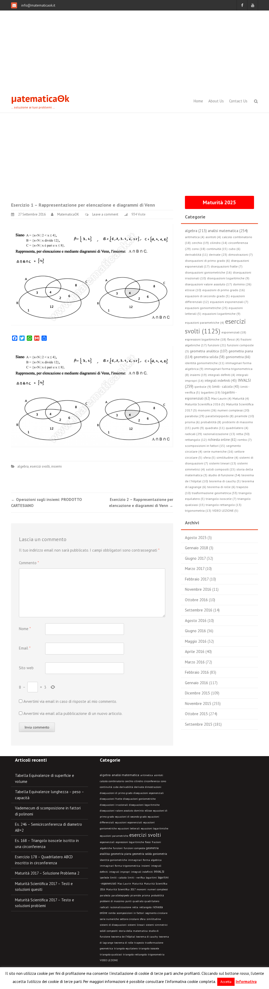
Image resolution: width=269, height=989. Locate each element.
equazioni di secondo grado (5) (207, 296)
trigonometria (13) (198, 510)
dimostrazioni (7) (240, 255)
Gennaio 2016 (196, 682)
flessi (148, 842)
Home (198, 100)
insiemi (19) (198, 375)
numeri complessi (157, 889)
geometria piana (121, 854)
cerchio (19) (200, 243)
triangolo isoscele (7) (221, 499)
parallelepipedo (120, 895)
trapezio (139, 942)
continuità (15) (216, 249)
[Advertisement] (134, 50)
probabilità (157, 895)
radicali (104, 907)
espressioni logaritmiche (130, 842)
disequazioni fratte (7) (226, 266)
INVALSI (159, 871)
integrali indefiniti (142, 871)
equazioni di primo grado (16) (223, 290)
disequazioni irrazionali (114, 805)
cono (163, 781)
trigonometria (156, 954)
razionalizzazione (120, 907)
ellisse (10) (193, 290)
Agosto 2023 (195, 537)
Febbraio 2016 (197, 672)
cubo (115, 787)
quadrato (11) (215, 428)
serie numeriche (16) (218, 451)
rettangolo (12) (196, 440)
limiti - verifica (136, 877)
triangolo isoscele (149, 948)
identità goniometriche (113, 860)
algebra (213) (196, 230)
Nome (25, 628)
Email (24, 648)
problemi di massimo (112, 901)
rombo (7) (244, 440)
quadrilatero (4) (237, 428)
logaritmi (151, 877)
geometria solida (142, 854)
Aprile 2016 (194, 651)
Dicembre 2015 (197, 692)
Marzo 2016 (195, 662)
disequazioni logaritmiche (144, 805)
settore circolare (129, 919)
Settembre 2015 (198, 724)
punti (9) (198, 428)
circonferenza (152, 781)
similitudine (154, 919)
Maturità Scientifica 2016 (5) (205, 404)
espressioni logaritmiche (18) (205, 339)
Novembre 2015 (198, 703)
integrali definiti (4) (221, 375)
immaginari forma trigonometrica (120, 865)
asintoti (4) (213, 237)
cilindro (138, 781)
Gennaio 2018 (196, 547)
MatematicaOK (68, 214)
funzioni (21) (217, 345)
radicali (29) (193, 434)
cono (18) (198, 249)
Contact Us (238, 100)
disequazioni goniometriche (139, 798)
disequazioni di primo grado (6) (207, 261)
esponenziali (107, 842)
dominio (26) (242, 284)
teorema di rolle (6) (221, 487)
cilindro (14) (218, 243)
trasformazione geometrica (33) (214, 493)
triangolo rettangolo (135, 954)
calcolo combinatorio (112, 781)
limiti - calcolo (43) (225, 386)
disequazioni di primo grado (116, 793)
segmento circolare (156, 913)
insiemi (56, 466)
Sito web (26, 667)
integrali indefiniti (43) (221, 380)
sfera (143, 919)
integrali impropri (119, 871)
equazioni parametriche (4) (204, 323)
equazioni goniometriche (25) (206, 308)
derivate (139, 787)
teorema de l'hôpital (123, 936)
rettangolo (145, 907)
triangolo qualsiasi (111, 954)
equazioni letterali (129, 828)
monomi (141, 889)
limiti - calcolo (118, 877)
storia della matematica (133, 931)
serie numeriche (109, 919)
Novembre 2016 (198, 589)
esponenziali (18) (233, 332)
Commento (29, 562)
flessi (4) (233, 339)
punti (128, 901)
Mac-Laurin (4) (221, 398)
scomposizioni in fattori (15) (205, 446)
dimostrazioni (153, 787)
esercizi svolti (40, 466)
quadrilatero (151, 901)
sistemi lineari (136, 925)
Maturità (137, 883)
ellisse (148, 810)
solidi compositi (109, 931)
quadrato (138, 901)
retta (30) (243, 434)
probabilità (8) (211, 422)
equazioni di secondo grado (131, 816)
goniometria (160, 854)
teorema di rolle (123, 942)
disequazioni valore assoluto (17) (208, 284)
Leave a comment (105, 214)
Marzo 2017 (194, 568)
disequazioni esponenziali (148, 793)
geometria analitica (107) (208, 351)
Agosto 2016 (195, 620)
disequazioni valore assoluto (116, 810)
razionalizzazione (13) (219, 434)
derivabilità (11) (196, 255)
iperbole (104, 877)
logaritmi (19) (210, 392)
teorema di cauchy (147, 936)
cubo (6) (234, 249)
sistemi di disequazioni (113, 925)
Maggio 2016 (195, 641)
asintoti (158, 775)
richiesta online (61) (222, 439)
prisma (146, 895)
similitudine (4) (227, 457)
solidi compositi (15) (220, 469)
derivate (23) (218, 255)
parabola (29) (194, 416)
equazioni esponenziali (128, 822)
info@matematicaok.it (37, 5)
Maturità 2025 (219, 202)
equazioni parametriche (114, 836)
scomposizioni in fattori (130, 913)
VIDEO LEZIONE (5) (225, 510)
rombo (112, 913)
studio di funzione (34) (224, 475)
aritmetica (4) (194, 237)
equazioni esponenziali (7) (229, 302)
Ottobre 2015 (196, 713)
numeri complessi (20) (233, 410)
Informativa (246, 981)
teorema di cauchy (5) (225, 481)
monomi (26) (207, 410)
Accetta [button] (225, 982)
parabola (105, 895)
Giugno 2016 (195, 630)
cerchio (129, 781)
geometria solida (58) (209, 357)
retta (135, 907)
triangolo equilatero (126, 948)
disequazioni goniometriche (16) (208, 272)
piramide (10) (244, 416)
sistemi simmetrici (157, 925)
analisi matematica (125, 775)
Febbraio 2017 (197, 579)
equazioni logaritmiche (154, 828)
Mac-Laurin (124, 883)
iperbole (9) (202, 387)
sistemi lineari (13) (222, 463)
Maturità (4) (240, 398)
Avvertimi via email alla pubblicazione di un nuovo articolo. (72, 713)
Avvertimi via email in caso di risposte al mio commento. (70, 701)
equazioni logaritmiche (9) (221, 314)
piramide (135, 895)
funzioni (118, 848)
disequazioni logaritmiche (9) (228, 278)
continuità (106, 787)
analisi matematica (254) (228, 230)
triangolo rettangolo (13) (223, 505)
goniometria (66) (238, 357)
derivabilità (126, 787)
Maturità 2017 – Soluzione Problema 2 (47, 873)
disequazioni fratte (111, 798)
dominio (139, 810)
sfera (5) (209, 457)
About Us (216, 100)
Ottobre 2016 (196, 599)
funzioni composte (134, 848)
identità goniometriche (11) (204, 363)
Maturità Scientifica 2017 (121, 889)
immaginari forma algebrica (145, 860)
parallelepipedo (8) (219, 416)
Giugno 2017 (195, 558)
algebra (23, 466)
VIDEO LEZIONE (109, 960)
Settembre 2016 (198, 610)
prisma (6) (192, 422)
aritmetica (146, 775)
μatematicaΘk (40, 98)
